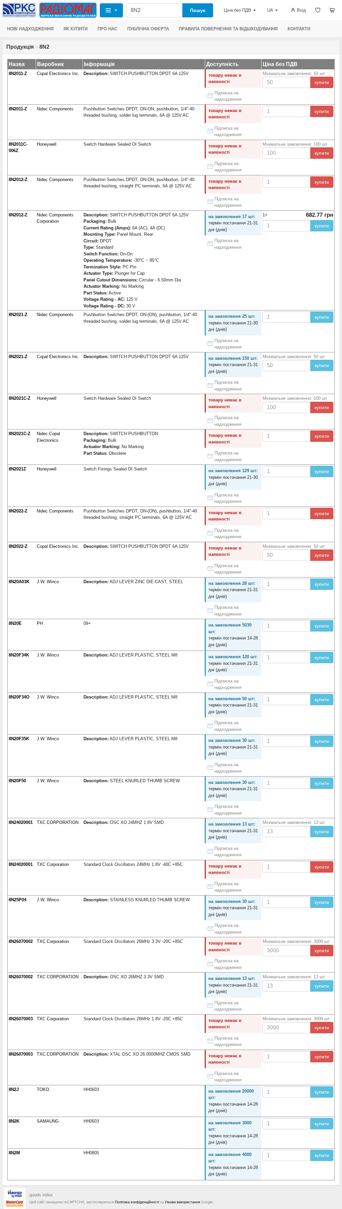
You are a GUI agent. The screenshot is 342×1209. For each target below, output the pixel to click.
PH (40, 623)
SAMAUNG (48, 1121)
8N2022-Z (18, 510)
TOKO (43, 1089)
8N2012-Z (18, 179)
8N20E (15, 623)
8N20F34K (19, 655)
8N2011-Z (18, 73)
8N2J (14, 1089)
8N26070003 (21, 1018)
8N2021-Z (18, 314)
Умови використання (182, 1202)
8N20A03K (19, 581)
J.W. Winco (48, 581)
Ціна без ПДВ (237, 10)
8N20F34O (19, 697)
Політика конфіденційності (137, 1202)
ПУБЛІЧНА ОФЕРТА (148, 28)
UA (270, 10)
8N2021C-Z (19, 398)
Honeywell (46, 144)
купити (322, 82)
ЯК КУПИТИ (75, 28)
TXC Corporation (53, 864)
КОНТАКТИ (299, 28)
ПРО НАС (107, 28)
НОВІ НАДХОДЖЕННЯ (30, 28)
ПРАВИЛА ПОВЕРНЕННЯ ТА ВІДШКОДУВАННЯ (228, 28)
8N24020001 (21, 822)
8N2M (14, 1152)
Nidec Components (55, 108)
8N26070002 (21, 941)
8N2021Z (17, 468)
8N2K (14, 1121)
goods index (41, 1194)
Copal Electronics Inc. (58, 73)
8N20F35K (19, 738)
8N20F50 (17, 780)
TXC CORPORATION (57, 822)
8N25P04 (17, 899)
